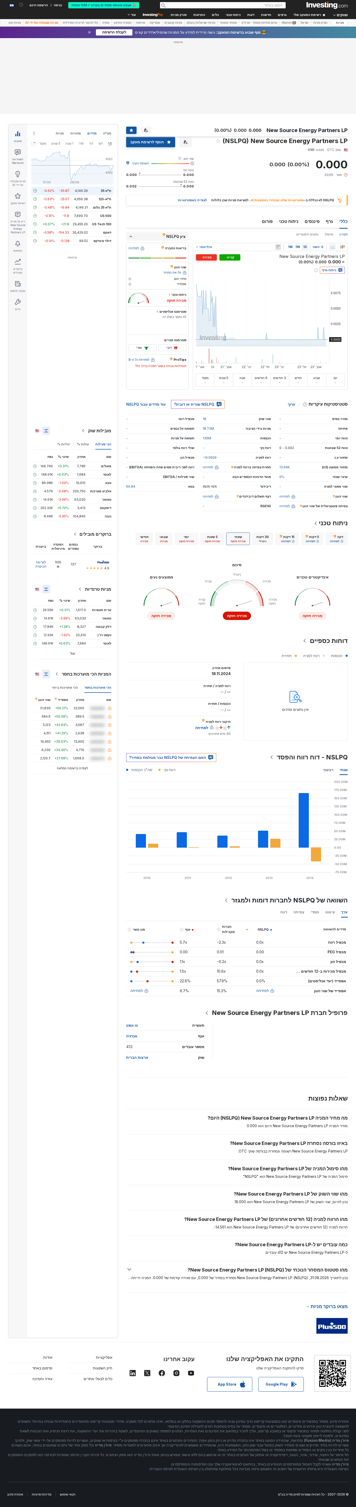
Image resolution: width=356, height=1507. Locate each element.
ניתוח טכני (288, 221)
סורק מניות (179, 15)
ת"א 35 (106, 191)
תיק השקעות (102, 1368)
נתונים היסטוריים (307, 234)
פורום (267, 221)
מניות (340, 23)
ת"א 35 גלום (102, 207)
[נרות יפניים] (342, 247)
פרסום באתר (42, 1368)
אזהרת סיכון (15, 1494)
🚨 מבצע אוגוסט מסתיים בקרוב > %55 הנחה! (103, 5)
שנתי (344, 769)
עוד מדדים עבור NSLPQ (146, 404)
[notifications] (21, 4)
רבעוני (328, 769)
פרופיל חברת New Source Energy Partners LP (280, 1013)
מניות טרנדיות (98, 589)
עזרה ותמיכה (42, 1378)
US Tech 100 (101, 224)
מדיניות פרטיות (41, 1494)
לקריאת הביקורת (40, 564)
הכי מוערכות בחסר (97, 687)
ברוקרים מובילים (95, 534)
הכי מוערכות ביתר (65, 687)
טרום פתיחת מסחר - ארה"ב (259, 23)
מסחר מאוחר (228, 23)
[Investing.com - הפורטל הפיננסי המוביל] (327, 5)
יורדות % (63, 444)
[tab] (337, 539)
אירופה (140, 23)
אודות (47, 1357)
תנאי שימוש (67, 1494)
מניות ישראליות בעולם (201, 23)
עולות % (83, 444)
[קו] (332, 247)
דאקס (107, 232)
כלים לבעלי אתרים (98, 1378)
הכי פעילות (103, 444)
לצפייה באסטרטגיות (192, 200)
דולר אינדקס (102, 241)
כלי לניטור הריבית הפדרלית (80, 23)
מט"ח (107, 133)
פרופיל (329, 234)
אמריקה (155, 23)
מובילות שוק (99, 430)
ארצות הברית (137, 1057)
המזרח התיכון (123, 23)
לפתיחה (262, 990)
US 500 (105, 216)
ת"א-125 (105, 199)
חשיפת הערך (140, 163)
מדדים (92, 133)
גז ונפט (132, 1025)
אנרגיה (131, 1036)
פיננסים (312, 221)
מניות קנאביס (173, 23)
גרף (329, 221)
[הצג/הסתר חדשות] (278, 247)
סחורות (75, 133)
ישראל (304, 23)
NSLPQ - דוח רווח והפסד (312, 757)
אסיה (105, 23)
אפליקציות (104, 1357)
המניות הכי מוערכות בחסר (86, 674)
